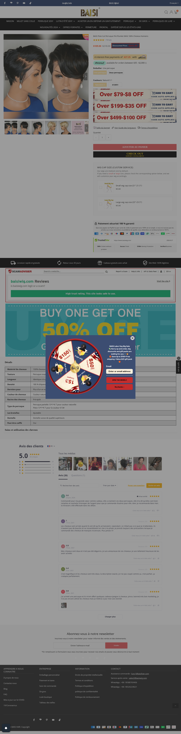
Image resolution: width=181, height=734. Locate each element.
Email (108, 366)
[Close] (132, 338)
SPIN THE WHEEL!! (119, 380)
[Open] (6, 728)
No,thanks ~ (119, 387)
